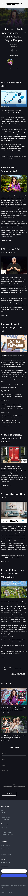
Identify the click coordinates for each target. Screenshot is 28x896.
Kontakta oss (4, 814)
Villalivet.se (14, 46)
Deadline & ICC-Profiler (7, 834)
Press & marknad (5, 817)
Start (2, 810)
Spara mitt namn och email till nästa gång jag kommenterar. (14, 788)
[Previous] (11, 68)
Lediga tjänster (21, 885)
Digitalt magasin (5, 819)
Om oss (3, 812)
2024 (3, 657)
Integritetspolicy (5, 885)
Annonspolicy (13, 885)
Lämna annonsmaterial (6, 837)
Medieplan (4, 827)
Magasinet (3, 830)
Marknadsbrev (14, 55)
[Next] (16, 68)
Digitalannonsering (6, 832)
